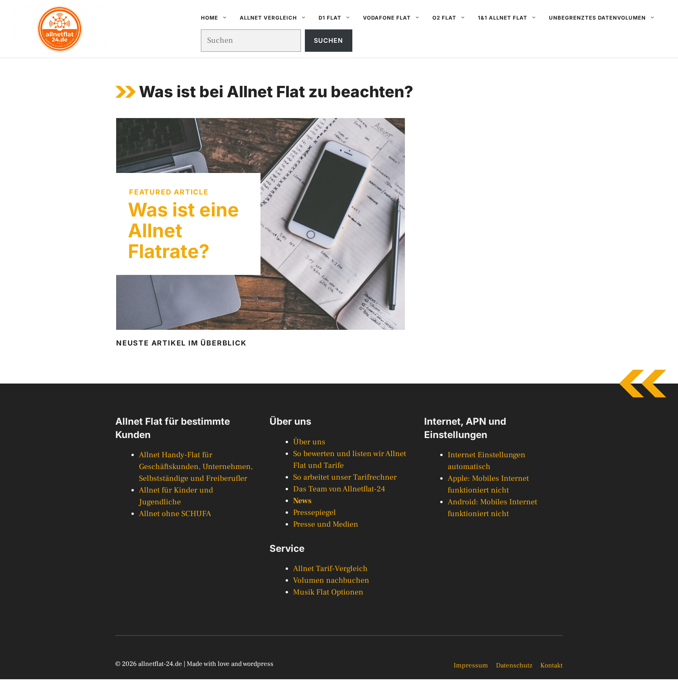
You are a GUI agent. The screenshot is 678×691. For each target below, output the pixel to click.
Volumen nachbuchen (331, 580)
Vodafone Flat (387, 18)
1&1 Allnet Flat (502, 18)
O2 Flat (444, 18)
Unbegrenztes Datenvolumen (597, 18)
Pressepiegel (314, 512)
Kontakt (551, 665)
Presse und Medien (325, 524)
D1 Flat (330, 18)
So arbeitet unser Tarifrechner (345, 477)
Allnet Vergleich (268, 18)
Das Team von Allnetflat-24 (339, 489)
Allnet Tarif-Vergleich (330, 569)
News (302, 501)
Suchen (328, 40)
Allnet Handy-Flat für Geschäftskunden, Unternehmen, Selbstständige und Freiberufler (196, 467)
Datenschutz (514, 665)
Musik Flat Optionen (328, 592)
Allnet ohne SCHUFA (175, 514)
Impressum (471, 665)
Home (209, 18)
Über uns (309, 442)
